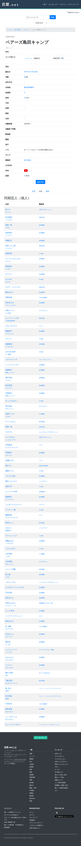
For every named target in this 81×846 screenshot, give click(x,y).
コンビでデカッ (59, 756)
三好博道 (8, 561)
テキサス (8, 432)
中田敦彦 (8, 445)
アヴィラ (42, 504)
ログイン (63, 4)
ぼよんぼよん (9, 711)
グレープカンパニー (45, 359)
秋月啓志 (8, 696)
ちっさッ (57, 769)
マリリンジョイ (11, 536)
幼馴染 (31, 793)
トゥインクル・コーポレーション (49, 724)
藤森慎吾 (8, 515)
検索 (52, 17)
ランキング (53, 4)
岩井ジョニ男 (10, 246)
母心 (6, 675)
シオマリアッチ (11, 359)
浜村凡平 (8, 486)
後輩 (47, 191)
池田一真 (8, 225)
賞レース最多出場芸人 (61, 788)
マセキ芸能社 (43, 297)
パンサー (8, 269)
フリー (41, 326)
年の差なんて (59, 772)
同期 (40, 191)
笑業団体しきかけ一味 (46, 603)
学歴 (30, 780)
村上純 (7, 574)
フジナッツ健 (10, 510)
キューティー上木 (12, 318)
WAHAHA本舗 (43, 465)
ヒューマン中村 (11, 491)
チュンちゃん (10, 421)
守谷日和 (8, 592)
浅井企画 (42, 217)
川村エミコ (9, 310)
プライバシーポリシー (36, 823)
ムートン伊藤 (10, 569)
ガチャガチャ (9, 660)
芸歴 (30, 753)
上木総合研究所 (10, 321)
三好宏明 (8, 554)
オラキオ (8, 279)
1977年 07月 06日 (31, 72)
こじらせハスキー (10, 440)
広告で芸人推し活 (40, 738)
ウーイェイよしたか (13, 258)
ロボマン (8, 282)
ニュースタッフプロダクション (48, 432)
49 (25, 77)
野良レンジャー (10, 372)
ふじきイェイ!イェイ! (13, 504)
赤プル (7, 209)
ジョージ (8, 665)
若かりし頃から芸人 (61, 775)
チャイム (8, 212)
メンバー (32, 756)
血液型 (31, 767)
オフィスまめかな (44, 673)
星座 (30, 769)
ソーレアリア (43, 528)
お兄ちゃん (9, 634)
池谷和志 (8, 233)
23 (25, 176)
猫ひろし (8, 465)
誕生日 (31, 785)
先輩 (33, 191)
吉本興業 (42, 225)
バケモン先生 (10, 476)
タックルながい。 (12, 401)
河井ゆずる (9, 303)
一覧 (44, 4)
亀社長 (7, 642)
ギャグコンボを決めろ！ (11, 815)
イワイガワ (8, 220)
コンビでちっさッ (60, 759)
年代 (30, 761)
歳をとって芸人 (59, 777)
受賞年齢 (32, 777)
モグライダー (9, 629)
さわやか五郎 (10, 352)
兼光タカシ (9, 292)
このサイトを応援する (36, 825)
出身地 (31, 764)
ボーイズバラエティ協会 (46, 649)
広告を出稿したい (34, 828)
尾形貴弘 (8, 266)
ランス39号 (9, 611)
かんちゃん (9, 657)
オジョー (8, 274)
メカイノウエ (10, 582)
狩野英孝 (8, 297)
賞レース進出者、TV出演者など (14, 825)
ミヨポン (8, 416)
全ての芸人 (17, 30)
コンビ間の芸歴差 (60, 782)
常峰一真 (8, 427)
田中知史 (8, 406)
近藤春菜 (8, 344)
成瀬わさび (9, 460)
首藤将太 (8, 370)
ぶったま (8, 644)
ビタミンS (8, 455)
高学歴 (31, 782)
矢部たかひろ (10, 603)
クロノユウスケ (11, 326)
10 (61, 58)
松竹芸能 (27, 160)
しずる (7, 227)
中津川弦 (8, 704)
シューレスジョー (12, 365)
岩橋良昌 (8, 253)
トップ (9, 30)
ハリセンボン (9, 346)
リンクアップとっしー (13, 616)
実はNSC (32, 798)
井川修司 (8, 217)
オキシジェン (9, 409)
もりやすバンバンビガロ (14, 587)
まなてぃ (8, 528)
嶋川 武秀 (9, 673)
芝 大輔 (8, 626)
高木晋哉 (8, 385)
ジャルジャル (9, 334)
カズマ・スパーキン (13, 287)
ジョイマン (8, 235)
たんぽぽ (8, 313)
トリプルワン (43, 481)
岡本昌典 (8, 709)
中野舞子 (8, 453)
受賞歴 (31, 775)
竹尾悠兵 (8, 393)
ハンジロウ (8, 652)
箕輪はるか (9, 541)
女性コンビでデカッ (61, 761)
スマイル (8, 261)
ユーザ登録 (10, 763)
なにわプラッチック (11, 683)
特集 (30, 801)
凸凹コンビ (58, 753)
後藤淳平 (8, 331)
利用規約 (32, 820)
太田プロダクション (45, 209)
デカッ (57, 767)
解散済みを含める (73, 12)
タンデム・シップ (10, 605)
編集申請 (40, 182)
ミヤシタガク (10, 548)
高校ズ (7, 691)
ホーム (31, 812)
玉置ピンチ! (9, 414)
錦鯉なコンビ (59, 780)
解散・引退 (32, 788)
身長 (30, 772)
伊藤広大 (8, 240)
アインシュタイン (10, 305)
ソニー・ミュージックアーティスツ (50, 688)
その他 (41, 253)
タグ (56, 790)
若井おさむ (9, 621)
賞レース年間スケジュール (12, 812)
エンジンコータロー (13, 724)
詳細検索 (7, 827)
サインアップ (73, 4)
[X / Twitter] (57, 813)
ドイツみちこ (10, 437)
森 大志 (8, 688)
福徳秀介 (8, 497)
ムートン (26, 30)
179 (25, 98)
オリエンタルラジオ (11, 447)
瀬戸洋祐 (8, 378)
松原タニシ (9, 523)
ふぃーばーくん (11, 717)
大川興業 (42, 414)
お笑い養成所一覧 (9, 822)
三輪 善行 (9, 680)
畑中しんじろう (11, 481)
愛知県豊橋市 (29, 87)
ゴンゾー (8, 339)
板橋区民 (8, 530)
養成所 (31, 796)
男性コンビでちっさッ (61, 764)
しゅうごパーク (11, 649)
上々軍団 (8, 354)
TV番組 (31, 790)
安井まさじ (9, 598)
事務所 (31, 759)
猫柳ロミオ (9, 471)
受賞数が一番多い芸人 (61, 785)
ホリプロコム (43, 310)
